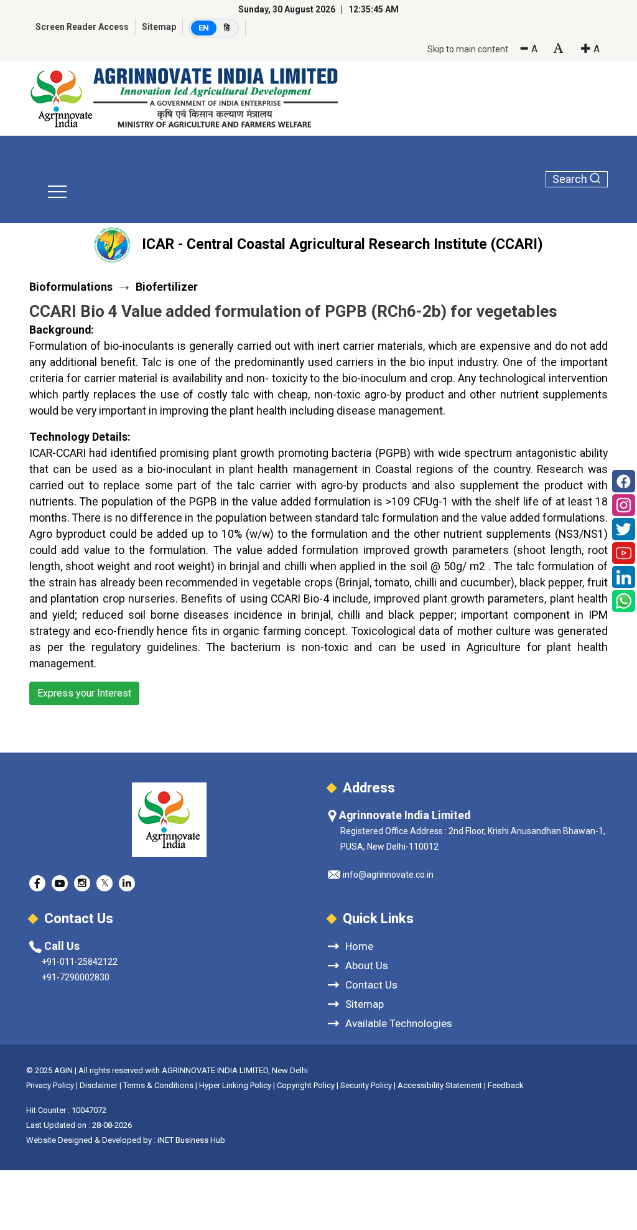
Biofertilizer (167, 287)
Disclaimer (99, 1085)
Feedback (506, 1085)
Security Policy (366, 1085)
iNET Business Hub (191, 1140)
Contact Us (371, 984)
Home (359, 946)
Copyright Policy (307, 1085)
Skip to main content (467, 49)
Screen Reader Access (82, 27)
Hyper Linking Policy (235, 1085)
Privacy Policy (50, 1085)
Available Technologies (398, 1023)
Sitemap (159, 27)
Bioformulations (71, 287)
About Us (366, 965)
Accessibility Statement (440, 1085)
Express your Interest (84, 693)
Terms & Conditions (158, 1085)
